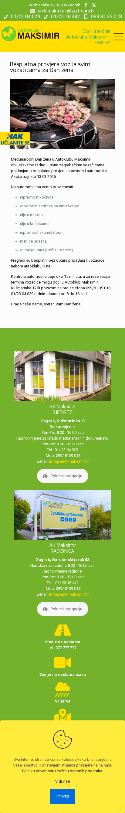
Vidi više (62, 781)
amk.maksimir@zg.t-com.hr (66, 11)
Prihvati (62, 796)
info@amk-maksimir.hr (69, 461)
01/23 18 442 (65, 16)
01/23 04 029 (25, 16)
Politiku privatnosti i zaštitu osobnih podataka (62, 771)
